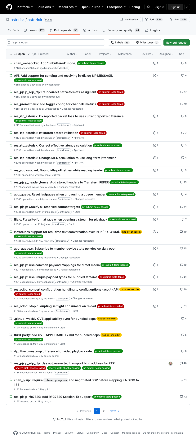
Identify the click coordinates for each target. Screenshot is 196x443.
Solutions (44, 7)
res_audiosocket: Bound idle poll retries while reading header (58, 170)
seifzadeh (50, 199)
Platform (23, 7)
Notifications (131, 19)
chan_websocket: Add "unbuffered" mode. (45, 63)
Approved (79, 125)
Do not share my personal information (163, 432)
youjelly (52, 187)
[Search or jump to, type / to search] (148, 7)
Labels (121, 42)
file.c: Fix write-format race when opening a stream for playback (60, 219)
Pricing (134, 7)
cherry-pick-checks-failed (30, 367)
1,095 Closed (40, 53)
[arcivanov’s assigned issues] (170, 364)
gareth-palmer (51, 355)
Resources (66, 7)
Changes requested (72, 108)
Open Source (90, 7)
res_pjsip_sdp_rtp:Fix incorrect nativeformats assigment (55, 92)
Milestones (148, 42)
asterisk (18, 19)
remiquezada (49, 269)
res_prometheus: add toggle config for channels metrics (55, 104)
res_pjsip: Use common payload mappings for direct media (57, 265)
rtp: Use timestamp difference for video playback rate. (53, 351)
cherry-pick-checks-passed (64, 367)
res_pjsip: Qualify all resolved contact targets (47, 207)
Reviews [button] (146, 53)
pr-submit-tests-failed (111, 91)
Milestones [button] (125, 53)
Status (80, 432)
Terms (47, 432)
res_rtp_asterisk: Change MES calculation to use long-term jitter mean (65, 158)
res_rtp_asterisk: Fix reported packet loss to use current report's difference (68, 116)
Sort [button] (181, 53)
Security (69, 432)
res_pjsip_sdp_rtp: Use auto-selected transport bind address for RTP (64, 363)
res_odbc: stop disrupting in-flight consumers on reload (55, 306)
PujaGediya (50, 257)
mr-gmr (48, 401)
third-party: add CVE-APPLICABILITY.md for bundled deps (57, 335)
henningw (49, 240)
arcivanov (47, 372)
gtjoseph (52, 68)
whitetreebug (52, 96)
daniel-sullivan (52, 174)
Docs (104, 432)
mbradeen (49, 125)
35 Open (19, 53)
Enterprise (114, 7)
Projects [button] (104, 53)
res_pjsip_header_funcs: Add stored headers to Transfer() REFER (61, 182)
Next (113, 411)
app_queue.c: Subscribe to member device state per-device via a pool (64, 248)
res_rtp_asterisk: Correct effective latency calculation (53, 145)
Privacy (57, 432)
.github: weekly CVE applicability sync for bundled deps (55, 319)
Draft (77, 211)
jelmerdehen (50, 327)
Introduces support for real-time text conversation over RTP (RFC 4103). (67, 232)
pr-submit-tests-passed (91, 63)
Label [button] (87, 53)
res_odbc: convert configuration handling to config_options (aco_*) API (66, 289)
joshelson (49, 298)
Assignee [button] (165, 53)
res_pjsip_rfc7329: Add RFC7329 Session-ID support (52, 397)
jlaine (47, 224)
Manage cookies (131, 432)
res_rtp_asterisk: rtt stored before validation (46, 133)
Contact (114, 432)
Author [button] (71, 53)
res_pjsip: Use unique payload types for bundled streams (55, 277)
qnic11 (48, 389)
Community (93, 432)
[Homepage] (9, 7)
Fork (155, 19)
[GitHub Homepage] (15, 432)
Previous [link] (85, 411)
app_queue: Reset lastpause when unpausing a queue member (59, 194)
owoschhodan (52, 84)
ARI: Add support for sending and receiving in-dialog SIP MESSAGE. (63, 75)
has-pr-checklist (131, 231)
